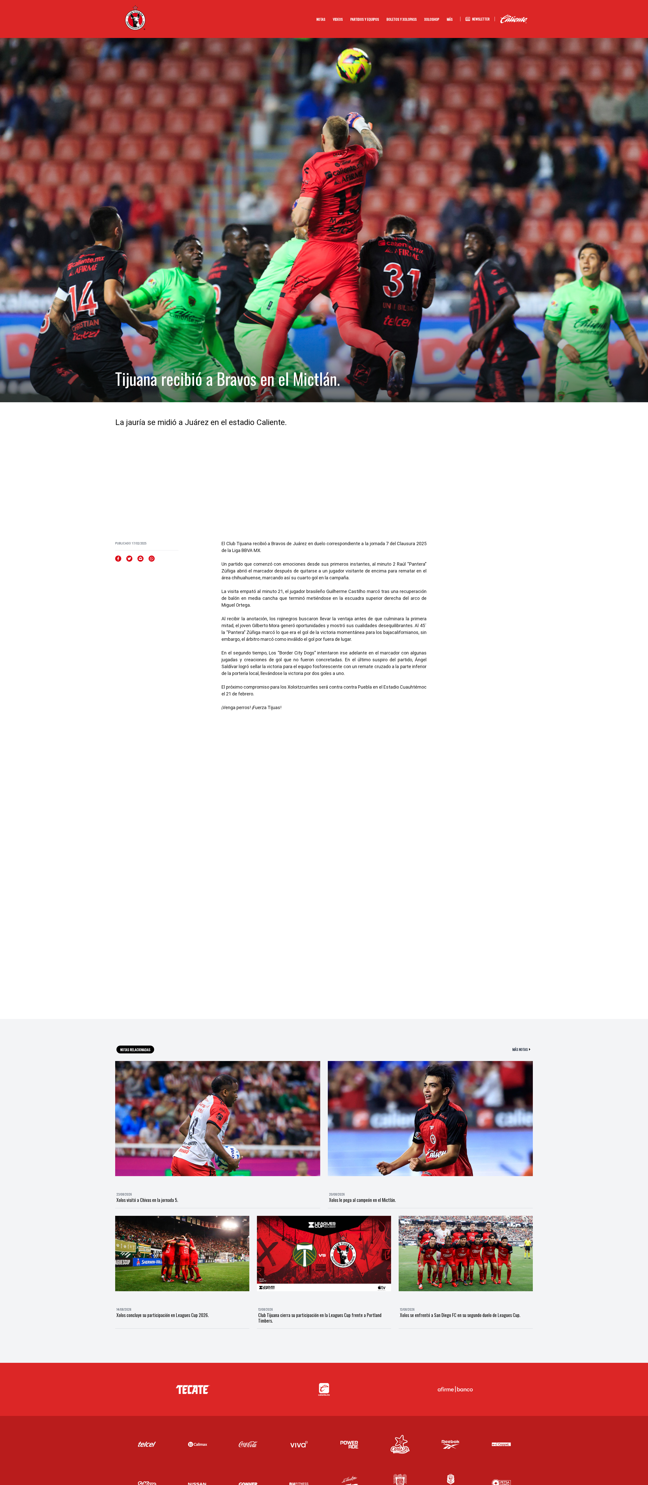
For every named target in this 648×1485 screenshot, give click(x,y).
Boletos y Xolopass (402, 19)
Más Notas (520, 1049)
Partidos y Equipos (364, 19)
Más (450, 19)
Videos (338, 19)
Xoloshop (431, 19)
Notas (320, 19)
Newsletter (481, 19)
